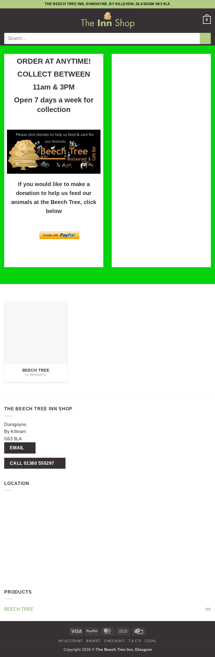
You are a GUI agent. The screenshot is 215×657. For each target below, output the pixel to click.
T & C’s (134, 641)
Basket (93, 641)
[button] (7, 20)
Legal (150, 641)
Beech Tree (19, 609)
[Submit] (205, 38)
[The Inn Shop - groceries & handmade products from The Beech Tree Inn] (107, 19)
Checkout (114, 641)
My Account (71, 641)
